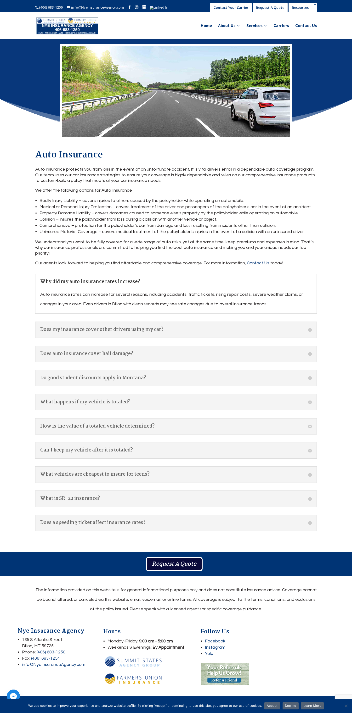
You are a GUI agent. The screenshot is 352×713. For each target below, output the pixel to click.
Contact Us (306, 26)
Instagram (215, 647)
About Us (226, 26)
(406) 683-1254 (45, 658)
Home (206, 26)
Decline (290, 705)
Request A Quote (270, 7)
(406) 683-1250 (51, 7)
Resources (300, 8)
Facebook (215, 641)
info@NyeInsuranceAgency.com (53, 664)
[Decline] (346, 705)
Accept (272, 705)
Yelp (209, 653)
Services (254, 26)
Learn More (312, 705)
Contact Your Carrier (231, 7)
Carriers (281, 26)
